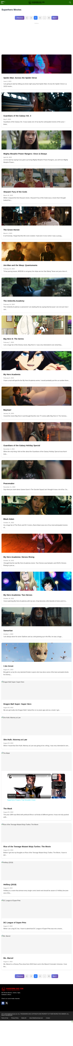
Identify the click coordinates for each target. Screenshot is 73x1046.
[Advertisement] (36, 38)
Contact (48, 1018)
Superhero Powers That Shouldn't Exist (29, 777)
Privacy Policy (15, 1018)
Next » (55, 18)
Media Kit (23, 1018)
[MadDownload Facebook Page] (2, 1003)
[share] (47, 776)
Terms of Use (4, 1018)
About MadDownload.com (36, 1018)
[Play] (58, 793)
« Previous (19, 18)
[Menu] (2, 2)
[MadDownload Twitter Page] (6, 1003)
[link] (10, 777)
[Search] (70, 2)
